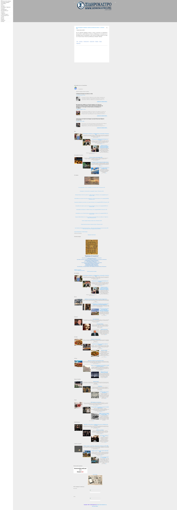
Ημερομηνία (89, 234)
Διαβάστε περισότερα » (102, 101)
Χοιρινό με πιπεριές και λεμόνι (96, 339)
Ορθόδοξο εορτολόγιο (77, 269)
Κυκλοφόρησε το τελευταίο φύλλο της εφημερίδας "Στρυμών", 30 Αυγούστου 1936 (92, 191)
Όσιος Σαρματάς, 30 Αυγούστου (92, 261)
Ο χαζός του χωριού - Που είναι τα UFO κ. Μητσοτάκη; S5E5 (100, 451)
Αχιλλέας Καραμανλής (104, 329)
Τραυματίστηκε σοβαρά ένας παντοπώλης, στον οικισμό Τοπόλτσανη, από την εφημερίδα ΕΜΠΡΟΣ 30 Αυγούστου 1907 (91, 202)
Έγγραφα (2, 19)
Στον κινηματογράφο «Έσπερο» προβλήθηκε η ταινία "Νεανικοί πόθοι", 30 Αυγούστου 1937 (91, 187)
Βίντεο (2, 4)
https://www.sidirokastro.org (102, 504)
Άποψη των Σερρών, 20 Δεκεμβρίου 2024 (95, 157)
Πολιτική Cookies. (95, 506)
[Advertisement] (113, 26)
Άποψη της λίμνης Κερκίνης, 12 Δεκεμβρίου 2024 (104, 168)
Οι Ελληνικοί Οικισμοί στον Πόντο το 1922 (84, 93)
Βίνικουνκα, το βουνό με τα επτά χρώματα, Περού (96, 360)
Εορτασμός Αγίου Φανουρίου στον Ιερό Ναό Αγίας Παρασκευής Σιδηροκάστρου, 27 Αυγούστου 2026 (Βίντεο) (104, 309)
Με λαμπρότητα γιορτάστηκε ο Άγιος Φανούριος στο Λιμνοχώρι (100, 139)
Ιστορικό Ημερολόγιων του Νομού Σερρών (80, 231)
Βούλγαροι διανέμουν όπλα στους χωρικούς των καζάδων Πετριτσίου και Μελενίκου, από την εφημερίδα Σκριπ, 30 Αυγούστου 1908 (91, 195)
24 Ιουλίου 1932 (86, 41)
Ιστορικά (2, 16)
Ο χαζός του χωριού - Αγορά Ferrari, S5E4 (104, 457)
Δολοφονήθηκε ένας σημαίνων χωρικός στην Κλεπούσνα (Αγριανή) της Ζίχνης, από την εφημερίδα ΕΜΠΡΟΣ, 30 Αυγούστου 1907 (92, 206)
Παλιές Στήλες (95, 474)
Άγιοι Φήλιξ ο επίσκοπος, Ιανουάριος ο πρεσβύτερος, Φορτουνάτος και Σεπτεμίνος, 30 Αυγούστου (92, 259)
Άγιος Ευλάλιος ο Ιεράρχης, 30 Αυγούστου (91, 260)
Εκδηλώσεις (3, 20)
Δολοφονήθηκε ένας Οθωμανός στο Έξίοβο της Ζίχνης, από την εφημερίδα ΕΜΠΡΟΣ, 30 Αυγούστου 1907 (91, 209)
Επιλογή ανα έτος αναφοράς (6, 1)
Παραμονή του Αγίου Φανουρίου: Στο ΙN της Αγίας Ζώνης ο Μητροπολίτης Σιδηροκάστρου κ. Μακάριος (104, 146)
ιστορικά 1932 (92, 41)
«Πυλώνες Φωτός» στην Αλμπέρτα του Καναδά (104, 372)
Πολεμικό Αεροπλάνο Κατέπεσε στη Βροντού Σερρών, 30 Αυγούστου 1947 (92, 224)
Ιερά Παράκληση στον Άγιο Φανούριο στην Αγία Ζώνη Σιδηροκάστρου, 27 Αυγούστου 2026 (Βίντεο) (100, 304)
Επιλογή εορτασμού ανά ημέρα (91, 271)
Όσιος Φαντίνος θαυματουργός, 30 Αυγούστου (92, 265)
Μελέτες (2, 17)
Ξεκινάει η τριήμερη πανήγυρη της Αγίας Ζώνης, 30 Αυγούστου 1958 (92, 220)
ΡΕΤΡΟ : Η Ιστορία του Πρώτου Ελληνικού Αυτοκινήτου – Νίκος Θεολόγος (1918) (104, 414)
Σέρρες (100, 41)
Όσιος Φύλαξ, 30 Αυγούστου (91, 258)
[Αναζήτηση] (115, 2)
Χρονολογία (94, 234)
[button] (106, 28)
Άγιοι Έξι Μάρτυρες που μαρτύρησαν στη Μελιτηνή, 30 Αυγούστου (92, 262)
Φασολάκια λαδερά (104, 350)
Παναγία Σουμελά (96, 381)
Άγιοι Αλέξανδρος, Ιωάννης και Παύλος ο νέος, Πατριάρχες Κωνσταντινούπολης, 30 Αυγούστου (91, 266)
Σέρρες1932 (78, 43)
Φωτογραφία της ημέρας (5, 2)
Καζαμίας (96, 41)
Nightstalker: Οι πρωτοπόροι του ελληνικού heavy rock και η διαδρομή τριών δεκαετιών (96, 425)
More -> (98, 137)
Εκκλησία (2, 21)
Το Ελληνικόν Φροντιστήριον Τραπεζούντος (104, 392)
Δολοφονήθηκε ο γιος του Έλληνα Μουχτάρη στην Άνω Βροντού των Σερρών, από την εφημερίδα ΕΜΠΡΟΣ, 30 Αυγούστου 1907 (92, 213)
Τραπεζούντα (100, 386)
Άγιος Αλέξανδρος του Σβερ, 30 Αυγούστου (91, 264)
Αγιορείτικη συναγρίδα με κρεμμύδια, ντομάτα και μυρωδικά (100, 344)
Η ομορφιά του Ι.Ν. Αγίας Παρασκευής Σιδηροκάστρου (100, 162)
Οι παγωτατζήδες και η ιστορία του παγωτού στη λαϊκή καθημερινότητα (100, 407)
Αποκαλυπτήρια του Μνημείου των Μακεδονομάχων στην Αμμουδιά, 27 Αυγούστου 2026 (96, 134)
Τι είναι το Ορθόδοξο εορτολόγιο (79, 270)
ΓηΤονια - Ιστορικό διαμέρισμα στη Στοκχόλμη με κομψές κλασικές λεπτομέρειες (100, 366)
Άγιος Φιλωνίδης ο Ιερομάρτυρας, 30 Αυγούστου (91, 263)
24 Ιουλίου (80, 41)
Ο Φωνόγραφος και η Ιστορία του (96, 402)
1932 (77, 41)
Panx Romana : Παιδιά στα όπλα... (104, 436)
